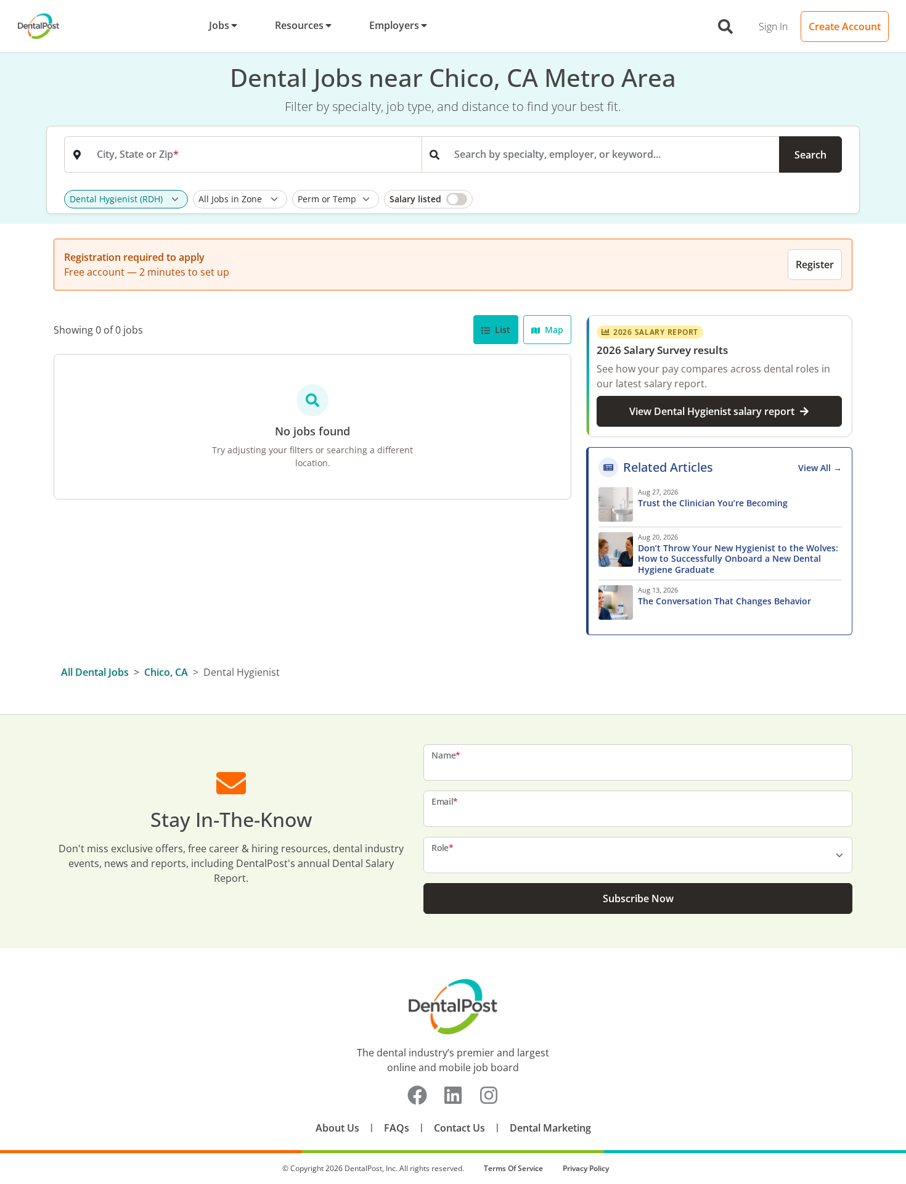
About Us (337, 1128)
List (501, 329)
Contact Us (459, 1128)
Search (810, 155)
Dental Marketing (550, 1128)
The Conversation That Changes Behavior (724, 601)
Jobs (219, 25)
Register (815, 264)
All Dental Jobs (95, 672)
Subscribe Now (638, 898)
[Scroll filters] (839, 199)
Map (552, 329)
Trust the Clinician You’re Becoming (714, 503)
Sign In (773, 26)
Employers (394, 25)
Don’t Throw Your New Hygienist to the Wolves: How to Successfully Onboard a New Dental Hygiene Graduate (738, 559)
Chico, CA (166, 672)
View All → (820, 468)
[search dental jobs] (725, 26)
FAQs (396, 1128)
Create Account (845, 26)
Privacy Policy (586, 1168)
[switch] (428, 199)
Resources (299, 25)
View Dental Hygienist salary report (711, 411)
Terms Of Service (513, 1168)
